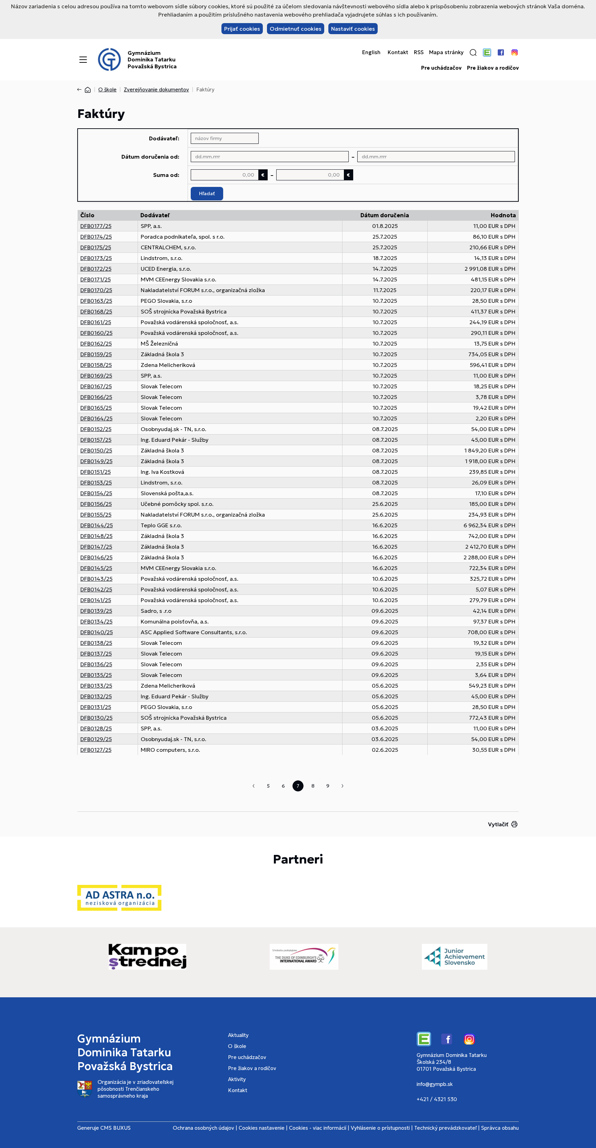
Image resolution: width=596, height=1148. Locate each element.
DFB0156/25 (96, 503)
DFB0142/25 (96, 589)
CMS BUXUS (115, 1128)
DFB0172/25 (95, 268)
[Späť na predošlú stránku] (80, 89)
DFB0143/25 (96, 578)
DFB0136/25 (96, 664)
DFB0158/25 (96, 364)
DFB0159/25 (96, 354)
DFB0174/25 (96, 236)
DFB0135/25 (96, 674)
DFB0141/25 (95, 600)
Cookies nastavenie (262, 1128)
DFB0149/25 (96, 461)
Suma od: (166, 174)
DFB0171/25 (95, 279)
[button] (473, 52)
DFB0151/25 (95, 471)
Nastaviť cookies (353, 28)
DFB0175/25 (95, 247)
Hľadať (207, 193)
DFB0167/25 (96, 386)
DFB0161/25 (95, 322)
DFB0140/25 (96, 632)
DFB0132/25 (96, 696)
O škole (107, 89)
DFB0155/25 (95, 514)
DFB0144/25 (96, 525)
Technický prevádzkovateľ (445, 1128)
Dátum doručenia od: (150, 156)
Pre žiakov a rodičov (493, 68)
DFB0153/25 (96, 482)
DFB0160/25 (96, 332)
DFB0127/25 (95, 749)
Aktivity (237, 1079)
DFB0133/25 (96, 685)
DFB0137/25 (96, 653)
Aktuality (238, 1035)
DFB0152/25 (95, 429)
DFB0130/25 (96, 717)
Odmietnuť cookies (295, 28)
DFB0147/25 (96, 546)
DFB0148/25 (96, 535)
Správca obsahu (500, 1128)
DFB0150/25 (96, 450)
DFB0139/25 (96, 610)
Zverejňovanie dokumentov (156, 89)
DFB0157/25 (95, 439)
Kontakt (398, 52)
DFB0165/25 (96, 407)
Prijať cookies (242, 28)
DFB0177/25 (95, 225)
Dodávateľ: (164, 138)
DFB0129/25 (96, 739)
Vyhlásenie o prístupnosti (380, 1128)
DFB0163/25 (96, 300)
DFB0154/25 (96, 493)
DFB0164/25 (96, 418)
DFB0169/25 (96, 375)
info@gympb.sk (435, 1084)
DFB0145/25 (96, 568)
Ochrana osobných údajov (203, 1128)
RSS (419, 52)
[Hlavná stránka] (87, 89)
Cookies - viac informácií (317, 1128)
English (371, 52)
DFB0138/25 (96, 642)
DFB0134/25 (96, 621)
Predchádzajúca (253, 785)
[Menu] (83, 59)
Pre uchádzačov (441, 68)
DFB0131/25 (95, 706)
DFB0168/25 (96, 311)
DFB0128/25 (96, 728)
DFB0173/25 (96, 257)
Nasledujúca (342, 785)
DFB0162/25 (96, 343)
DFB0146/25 (96, 557)
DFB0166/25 (96, 396)
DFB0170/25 (96, 290)
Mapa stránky (446, 52)
